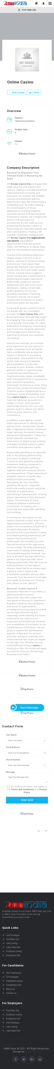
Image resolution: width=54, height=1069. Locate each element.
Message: (10, 772)
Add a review (17, 92)
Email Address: (13, 747)
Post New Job (28, 10)
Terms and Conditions (22, 789)
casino (36, 645)
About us (10, 989)
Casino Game (19, 397)
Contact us (11, 993)
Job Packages (13, 935)
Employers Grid (13, 955)
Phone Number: (13, 759)
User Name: (11, 735)
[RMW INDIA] (14, 3)
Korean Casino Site (21, 184)
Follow (35, 92)
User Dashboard (13, 973)
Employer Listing (14, 951)
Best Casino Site (29, 314)
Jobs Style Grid (13, 947)
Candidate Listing (14, 981)
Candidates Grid (13, 985)
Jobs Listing (11, 943)
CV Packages (12, 977)
